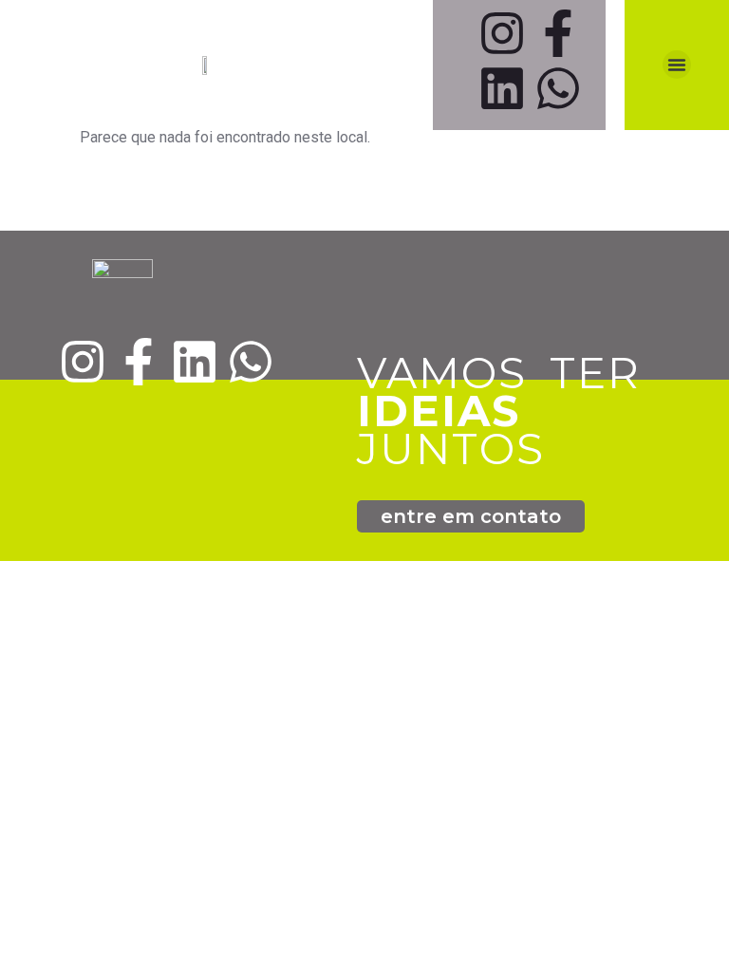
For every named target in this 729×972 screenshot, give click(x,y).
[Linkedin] (502, 88)
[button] (677, 64)
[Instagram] (502, 33)
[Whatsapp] (558, 88)
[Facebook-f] (558, 33)
